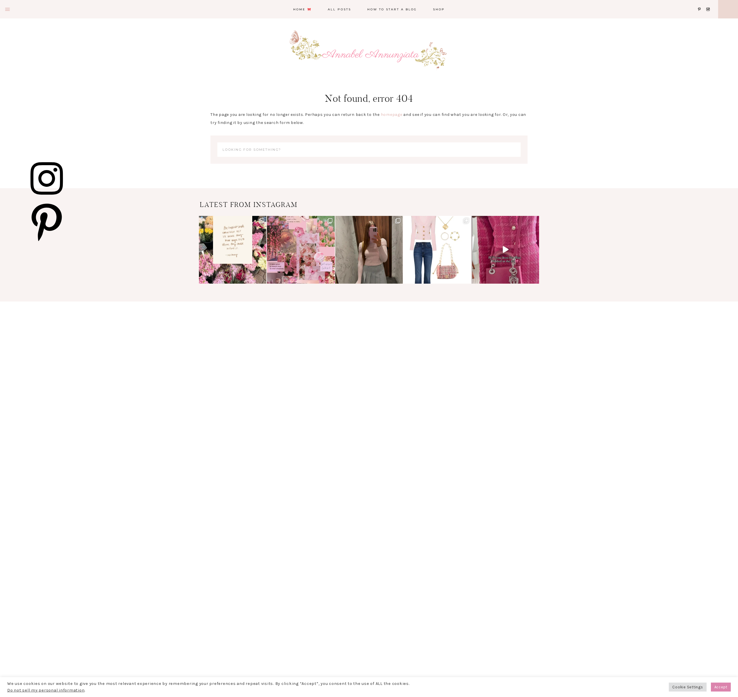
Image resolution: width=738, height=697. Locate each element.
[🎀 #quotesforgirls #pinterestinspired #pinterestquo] (300, 249)
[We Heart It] (696, 2)
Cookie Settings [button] (687, 687)
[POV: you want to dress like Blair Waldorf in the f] (505, 249)
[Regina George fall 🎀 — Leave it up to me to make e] (369, 249)
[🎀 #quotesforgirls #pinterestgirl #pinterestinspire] (232, 249)
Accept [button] (721, 687)
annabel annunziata (369, 55)
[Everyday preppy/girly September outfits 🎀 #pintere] (437, 249)
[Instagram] (709, 2)
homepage (391, 114)
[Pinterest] (701, 2)
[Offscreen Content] (8, 9)
